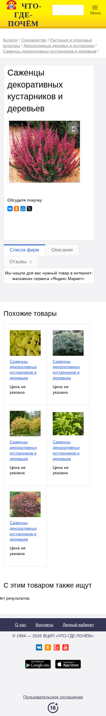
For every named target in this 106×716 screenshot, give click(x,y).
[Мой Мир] (23, 208)
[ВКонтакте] (10, 208)
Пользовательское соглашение (53, 697)
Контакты (44, 624)
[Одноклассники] (16, 208)
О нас (20, 624)
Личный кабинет (78, 624)
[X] (29, 208)
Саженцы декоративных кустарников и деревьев (23, 369)
